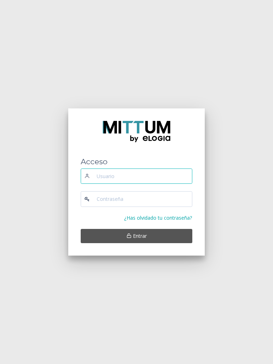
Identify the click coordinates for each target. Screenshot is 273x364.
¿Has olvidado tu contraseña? (158, 217)
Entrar (139, 235)
